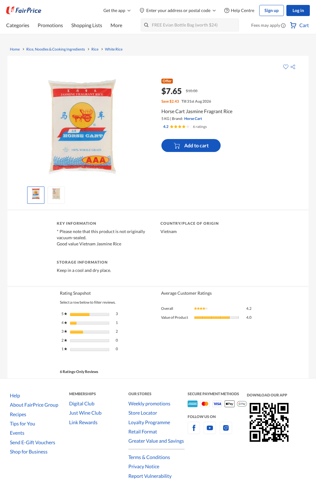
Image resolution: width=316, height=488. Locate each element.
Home (15, 49)
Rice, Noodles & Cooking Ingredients (55, 49)
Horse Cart (193, 118)
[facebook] (194, 431)
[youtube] (210, 431)
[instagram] (226, 431)
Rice (94, 49)
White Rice (114, 49)
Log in (298, 10)
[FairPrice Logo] (23, 10)
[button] (283, 26)
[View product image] (35, 193)
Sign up (271, 10)
